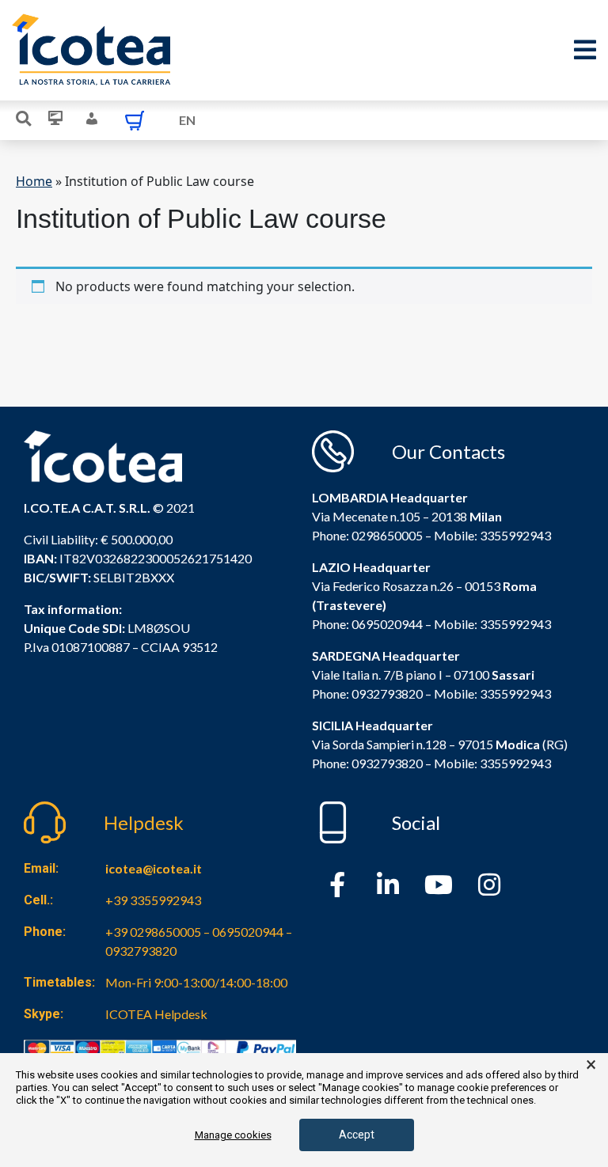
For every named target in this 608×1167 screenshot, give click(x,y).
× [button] (591, 1065)
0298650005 (387, 535)
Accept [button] (356, 1134)
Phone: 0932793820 (367, 693)
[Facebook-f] (337, 884)
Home (34, 181)
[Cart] (134, 120)
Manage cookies (233, 1135)
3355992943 (515, 535)
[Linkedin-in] (388, 884)
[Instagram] (489, 884)
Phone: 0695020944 (367, 623)
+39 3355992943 (153, 899)
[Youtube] (438, 884)
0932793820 (387, 763)
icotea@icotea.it (153, 868)
